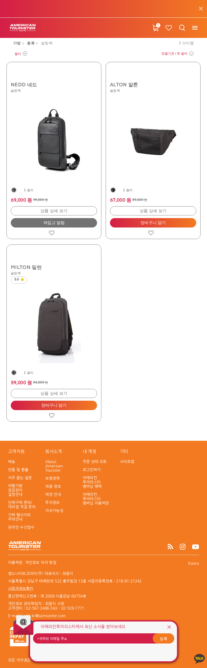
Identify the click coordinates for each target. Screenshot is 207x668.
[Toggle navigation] (195, 28)
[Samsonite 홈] (22, 28)
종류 (31, 43)
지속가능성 (54, 510)
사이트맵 (127, 461)
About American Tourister (54, 465)
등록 (163, 638)
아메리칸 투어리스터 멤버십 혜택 (92, 481)
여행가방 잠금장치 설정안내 (15, 490)
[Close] (169, 627)
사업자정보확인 (20, 588)
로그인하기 (92, 469)
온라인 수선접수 (21, 527)
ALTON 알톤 (124, 84)
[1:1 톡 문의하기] (199, 658)
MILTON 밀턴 (26, 267)
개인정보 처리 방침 (40, 562)
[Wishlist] (169, 28)
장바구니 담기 (153, 223)
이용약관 (15, 562)
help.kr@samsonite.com (44, 615)
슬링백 (16, 90)
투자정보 (52, 502)
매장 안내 (53, 494)
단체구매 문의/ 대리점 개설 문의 (22, 504)
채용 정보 (53, 486)
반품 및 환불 (18, 469)
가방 (17, 43)
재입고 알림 (54, 223)
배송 (11, 461)
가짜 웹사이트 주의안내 (19, 517)
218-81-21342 (129, 581)
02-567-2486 (37, 608)
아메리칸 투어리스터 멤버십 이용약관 (96, 498)
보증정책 (52, 478)
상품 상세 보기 (54, 211)
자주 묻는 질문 (20, 477)
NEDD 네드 (24, 84)
